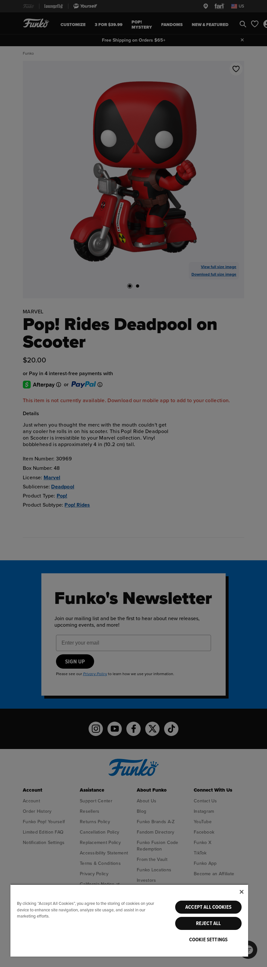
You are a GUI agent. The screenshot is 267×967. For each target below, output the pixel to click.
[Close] (242, 892)
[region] (129, 920)
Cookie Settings (208, 939)
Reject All (208, 923)
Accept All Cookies (208, 907)
